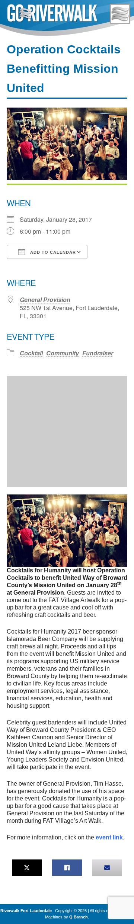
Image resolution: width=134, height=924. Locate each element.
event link (109, 837)
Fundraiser (97, 353)
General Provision (45, 299)
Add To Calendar (52, 252)
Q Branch (78, 917)
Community (62, 353)
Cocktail (31, 353)
